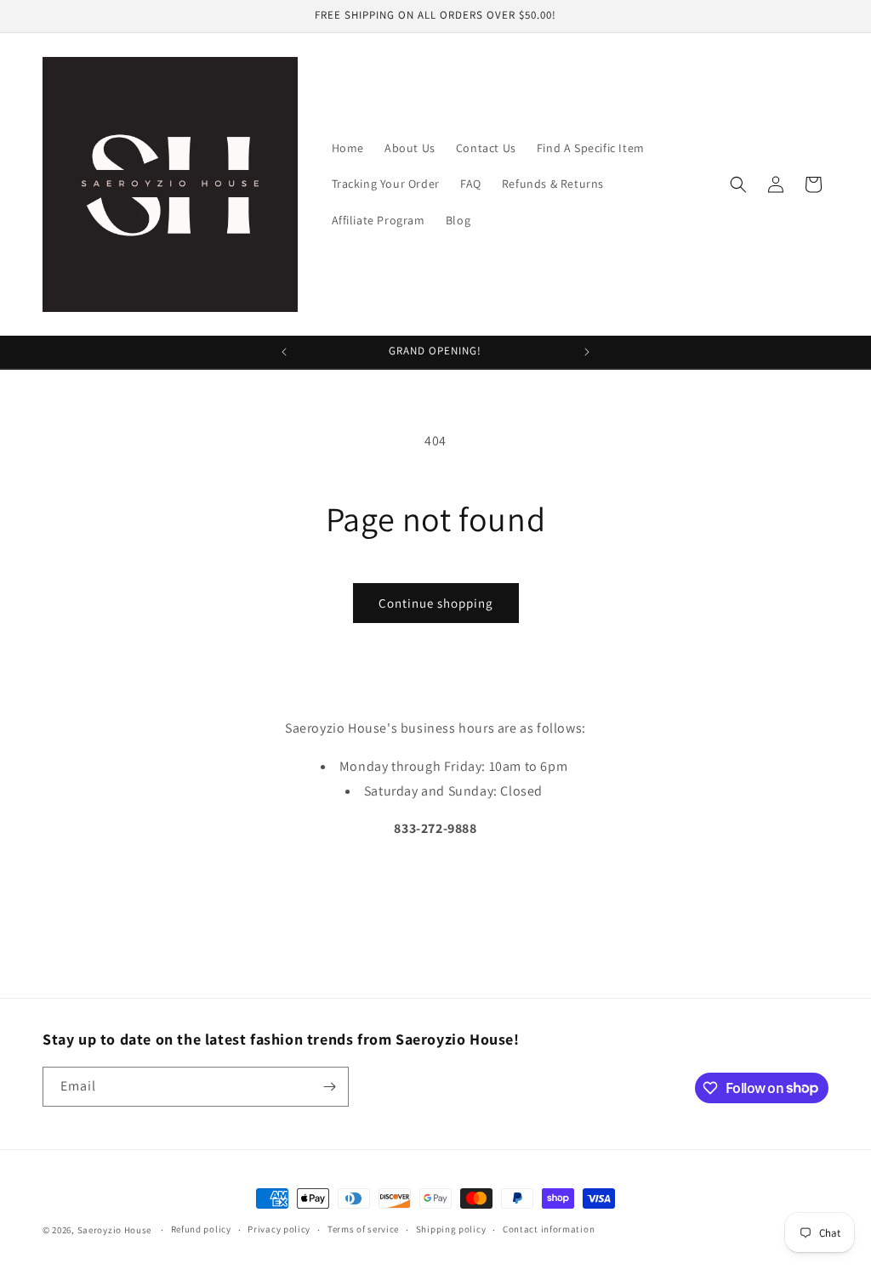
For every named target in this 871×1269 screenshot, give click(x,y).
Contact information (549, 1229)
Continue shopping (436, 603)
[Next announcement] (587, 352)
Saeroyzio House (114, 1230)
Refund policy (201, 1229)
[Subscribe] (329, 1087)
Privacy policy (279, 1229)
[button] (738, 184)
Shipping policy (451, 1229)
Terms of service (363, 1229)
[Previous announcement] (284, 352)
